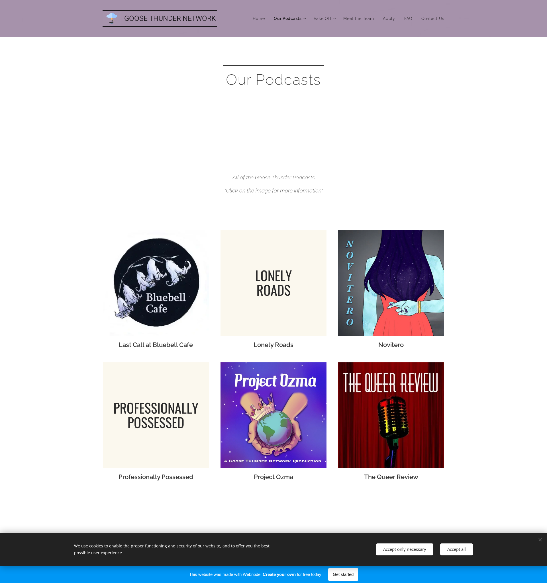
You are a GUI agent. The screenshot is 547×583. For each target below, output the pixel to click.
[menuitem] (260, 18)
